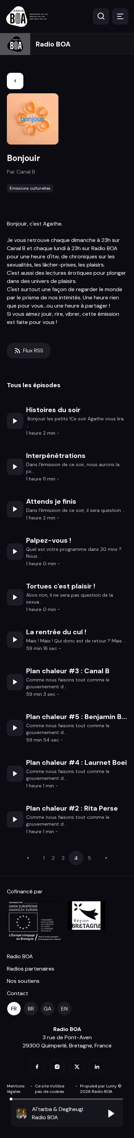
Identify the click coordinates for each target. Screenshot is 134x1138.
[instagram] (57, 1066)
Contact (17, 993)
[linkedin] (97, 1066)
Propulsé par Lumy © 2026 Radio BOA (101, 1088)
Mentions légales (16, 1088)
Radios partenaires (30, 968)
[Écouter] (15, 421)
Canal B (25, 171)
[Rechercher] (101, 16)
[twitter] (77, 1066)
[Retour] (15, 81)
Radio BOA (53, 44)
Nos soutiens (23, 981)
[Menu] (120, 16)
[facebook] (37, 1066)
